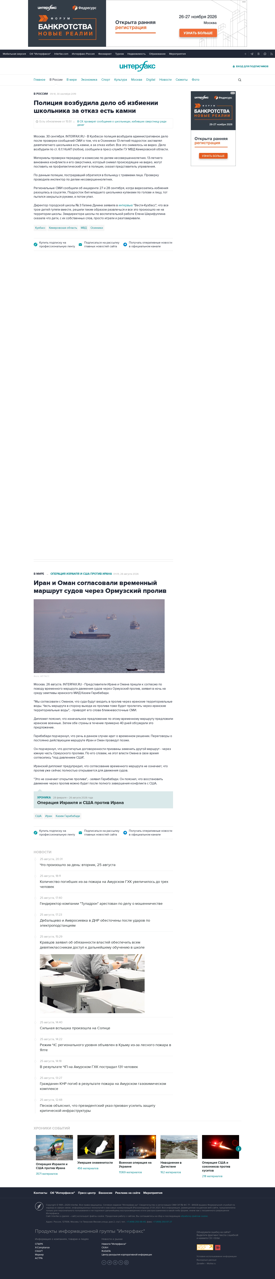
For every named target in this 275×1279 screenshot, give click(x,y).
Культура (120, 79)
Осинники (97, 228)
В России (56, 79)
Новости (165, 79)
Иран (48, 816)
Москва (136, 79)
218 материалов (212, 1176)
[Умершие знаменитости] (95, 1158)
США (38, 816)
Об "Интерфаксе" (40, 53)
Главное (39, 79)
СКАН (105, 1247)
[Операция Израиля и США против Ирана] (54, 1159)
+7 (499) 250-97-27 (162, 1221)
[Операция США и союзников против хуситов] (220, 1158)
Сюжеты (182, 79)
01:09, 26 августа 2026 (126, 573)
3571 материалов (47, 1173)
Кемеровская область (63, 228)
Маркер (39, 1254)
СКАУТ (39, 1251)
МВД (84, 228)
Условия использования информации (217, 1256)
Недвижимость (136, 53)
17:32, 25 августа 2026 (58, 277)
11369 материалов (130, 1172)
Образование (157, 53)
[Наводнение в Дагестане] (179, 1158)
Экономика (89, 79)
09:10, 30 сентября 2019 (63, 93)
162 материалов (171, 1172)
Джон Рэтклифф (54, 433)
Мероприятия (177, 53)
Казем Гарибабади (68, 816)
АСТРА (39, 1258)
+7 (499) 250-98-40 (136, 1221)
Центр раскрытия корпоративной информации (127, 1254)
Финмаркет (105, 53)
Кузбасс (40, 228)
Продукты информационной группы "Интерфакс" (90, 1231)
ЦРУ (38, 433)
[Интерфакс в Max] (126, 1262)
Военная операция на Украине (135, 1165)
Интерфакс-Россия (83, 53)
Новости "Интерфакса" (114, 1243)
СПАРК (39, 1243)
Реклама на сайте (127, 1193)
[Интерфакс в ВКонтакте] (115, 1262)
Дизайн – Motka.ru (206, 1263)
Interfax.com (61, 53)
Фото (195, 79)
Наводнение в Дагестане (171, 1165)
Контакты (40, 1193)
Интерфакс (137, 66)
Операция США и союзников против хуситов (216, 1166)
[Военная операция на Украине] (137, 1158)
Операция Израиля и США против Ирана (81, 574)
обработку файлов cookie (194, 1216)
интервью (126, 205)
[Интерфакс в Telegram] (109, 1262)
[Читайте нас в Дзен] (104, 1262)
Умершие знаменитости (95, 1163)
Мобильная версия (14, 53)
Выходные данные (206, 1260)
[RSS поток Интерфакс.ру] (120, 1262)
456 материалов (87, 1168)
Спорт (105, 79)
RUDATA (106, 1251)
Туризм (119, 53)
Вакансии (105, 1193)
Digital (150, 79)
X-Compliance (42, 1247)
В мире (72, 79)
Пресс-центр (87, 1193)
